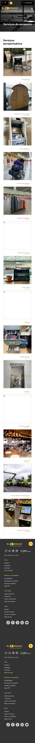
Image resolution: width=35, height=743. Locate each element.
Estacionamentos (9, 594)
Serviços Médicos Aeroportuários (20, 495)
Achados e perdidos (10, 583)
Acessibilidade (26, 79)
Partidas (6, 563)
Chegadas (7, 565)
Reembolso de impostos (11, 581)
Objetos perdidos (25, 356)
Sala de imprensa (9, 612)
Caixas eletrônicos (24, 148)
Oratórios (27, 391)
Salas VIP (27, 461)
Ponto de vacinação (24, 426)
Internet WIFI (26, 287)
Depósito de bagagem (23, 218)
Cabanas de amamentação (22, 114)
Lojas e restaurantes (10, 599)
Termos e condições (10, 614)
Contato (6, 609)
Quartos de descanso (24, 252)
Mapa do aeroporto (9, 601)
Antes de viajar (8, 570)
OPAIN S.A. (11, 555)
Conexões (7, 568)
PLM (17, 555)
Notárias (27, 322)
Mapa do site (8, 617)
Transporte (7, 596)
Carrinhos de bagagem (23, 183)
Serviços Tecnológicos (23, 530)
